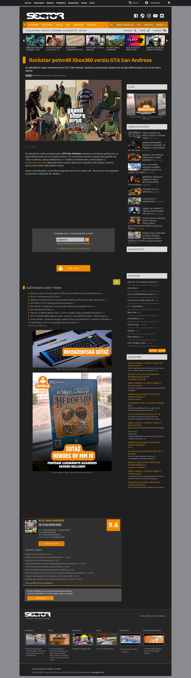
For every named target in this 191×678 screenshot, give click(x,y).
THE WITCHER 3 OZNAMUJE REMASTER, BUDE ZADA (114, 50)
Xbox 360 (28, 75)
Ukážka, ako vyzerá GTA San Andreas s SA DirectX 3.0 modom (50, 579)
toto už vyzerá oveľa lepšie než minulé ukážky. (146, 428)
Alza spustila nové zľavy (42, 309)
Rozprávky (73, 2)
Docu (92, 2)
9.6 (113, 524)
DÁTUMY (82, 30)
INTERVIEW (57, 30)
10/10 (130, 447)
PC (111, 24)
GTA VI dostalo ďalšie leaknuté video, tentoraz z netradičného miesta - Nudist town (69, 316)
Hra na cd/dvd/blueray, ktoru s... (142, 294)
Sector (28, 2)
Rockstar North (64, 530)
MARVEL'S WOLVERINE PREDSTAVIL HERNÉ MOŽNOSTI (152, 157)
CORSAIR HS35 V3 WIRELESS (150, 190)
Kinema (50, 2)
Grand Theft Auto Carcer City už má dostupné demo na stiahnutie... (52, 563)
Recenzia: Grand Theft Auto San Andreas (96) (43, 557)
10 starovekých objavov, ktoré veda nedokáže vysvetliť (153, 651)
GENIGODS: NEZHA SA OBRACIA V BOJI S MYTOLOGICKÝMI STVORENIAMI (145, 181)
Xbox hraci (132, 288)
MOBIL (160, 24)
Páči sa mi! (73, 268)
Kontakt (58, 669)
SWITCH (148, 24)
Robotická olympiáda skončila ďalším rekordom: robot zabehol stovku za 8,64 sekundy (35, 652)
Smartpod (39, 2)
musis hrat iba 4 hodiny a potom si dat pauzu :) (146, 487)
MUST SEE (132, 431)
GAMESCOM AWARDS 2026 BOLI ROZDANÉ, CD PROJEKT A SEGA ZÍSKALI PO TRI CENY (146, 146)
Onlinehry (61, 2)
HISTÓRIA (36, 30)
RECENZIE (47, 24)
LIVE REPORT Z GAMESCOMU (149, 200)
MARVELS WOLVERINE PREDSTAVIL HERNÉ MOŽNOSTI (144, 395)
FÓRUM (91, 24)
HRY (68, 24)
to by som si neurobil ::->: (137, 467)
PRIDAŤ (143, 30)
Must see (132, 312)
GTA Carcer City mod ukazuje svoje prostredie (44, 566)
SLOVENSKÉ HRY (70, 30)
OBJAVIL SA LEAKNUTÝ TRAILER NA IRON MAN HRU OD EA (153, 211)
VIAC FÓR (161, 351)
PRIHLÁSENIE (155, 3)
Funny (84, 2)
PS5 (139, 24)
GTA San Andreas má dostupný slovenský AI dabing (46, 570)
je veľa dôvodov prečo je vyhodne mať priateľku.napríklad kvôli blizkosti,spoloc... (144, 417)
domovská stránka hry (52, 534)
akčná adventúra (49, 532)
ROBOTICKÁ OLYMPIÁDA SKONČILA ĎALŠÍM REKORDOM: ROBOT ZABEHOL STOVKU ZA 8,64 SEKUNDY (146, 237)
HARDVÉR (78, 24)
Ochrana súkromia (38, 669)
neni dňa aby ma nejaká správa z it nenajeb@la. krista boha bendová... (142, 457)
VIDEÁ (59, 24)
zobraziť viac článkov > (37, 325)
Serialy (131, 330)
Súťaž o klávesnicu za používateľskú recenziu (72, 369)
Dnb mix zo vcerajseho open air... (142, 282)
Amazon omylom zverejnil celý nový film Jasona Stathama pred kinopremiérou (66, 293)
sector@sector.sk (97, 672)
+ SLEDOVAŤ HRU (51, 543)
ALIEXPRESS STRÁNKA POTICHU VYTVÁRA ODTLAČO (74, 49)
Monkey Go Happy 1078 (82, 649)
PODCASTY (46, 30)
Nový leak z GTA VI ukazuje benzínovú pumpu (52, 303)
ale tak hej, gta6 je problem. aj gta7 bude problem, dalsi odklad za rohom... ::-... (144, 409)
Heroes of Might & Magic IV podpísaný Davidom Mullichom (72, 472)
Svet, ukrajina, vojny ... (137, 342)
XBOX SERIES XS (125, 24)
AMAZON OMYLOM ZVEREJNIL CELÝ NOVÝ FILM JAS (34, 49)
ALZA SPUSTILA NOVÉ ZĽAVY (133, 48)
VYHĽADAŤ (128, 30)
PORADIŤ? (157, 30)
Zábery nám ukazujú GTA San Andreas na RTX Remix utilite (49, 576)
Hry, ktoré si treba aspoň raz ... (142, 300)
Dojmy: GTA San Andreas (36, 554)
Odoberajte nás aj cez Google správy (74, 248)
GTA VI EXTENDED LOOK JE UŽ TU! (54, 48)
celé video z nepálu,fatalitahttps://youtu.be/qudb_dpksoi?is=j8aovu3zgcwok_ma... (146, 436)
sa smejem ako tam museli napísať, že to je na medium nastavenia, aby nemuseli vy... (146, 477)
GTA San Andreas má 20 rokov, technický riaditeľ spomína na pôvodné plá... (55, 573)
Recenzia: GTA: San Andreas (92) (38, 560)
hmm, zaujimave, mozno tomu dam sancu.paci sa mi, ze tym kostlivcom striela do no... (146, 369)
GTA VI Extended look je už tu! (46, 296)
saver (39, 75)
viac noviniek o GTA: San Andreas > (39, 583)
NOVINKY (34, 24)
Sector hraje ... (134, 324)
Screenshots (133, 318)
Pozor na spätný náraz (105, 649)
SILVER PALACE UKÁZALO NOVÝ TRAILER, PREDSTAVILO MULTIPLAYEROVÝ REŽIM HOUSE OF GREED (147, 223)
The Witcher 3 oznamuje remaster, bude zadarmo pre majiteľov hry (63, 306)
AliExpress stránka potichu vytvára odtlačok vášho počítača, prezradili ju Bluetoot (68, 299)
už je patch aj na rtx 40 (136, 379)
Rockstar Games (50, 530)
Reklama (50, 669)
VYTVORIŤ (153, 351)
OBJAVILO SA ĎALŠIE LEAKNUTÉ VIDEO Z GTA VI (155, 49)
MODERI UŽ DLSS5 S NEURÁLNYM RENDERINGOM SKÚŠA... (143, 375)
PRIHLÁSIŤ (40, 598)
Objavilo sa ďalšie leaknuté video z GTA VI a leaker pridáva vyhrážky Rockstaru (67, 312)
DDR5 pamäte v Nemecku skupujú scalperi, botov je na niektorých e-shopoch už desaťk (71, 319)
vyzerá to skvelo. (134, 399)
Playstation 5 (134, 336)
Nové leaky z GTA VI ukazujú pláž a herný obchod (55, 322)
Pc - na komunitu (135, 306)
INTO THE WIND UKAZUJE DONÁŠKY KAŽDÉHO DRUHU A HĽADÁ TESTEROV (144, 168)
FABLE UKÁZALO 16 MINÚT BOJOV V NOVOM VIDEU (153, 135)
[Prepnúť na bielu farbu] (169, 2)
